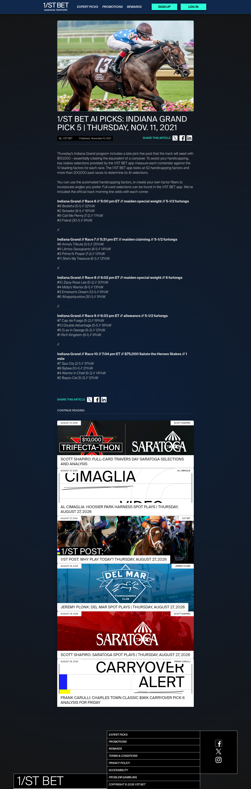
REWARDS (134, 6)
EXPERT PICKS (87, 6)
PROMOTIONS (112, 6)
